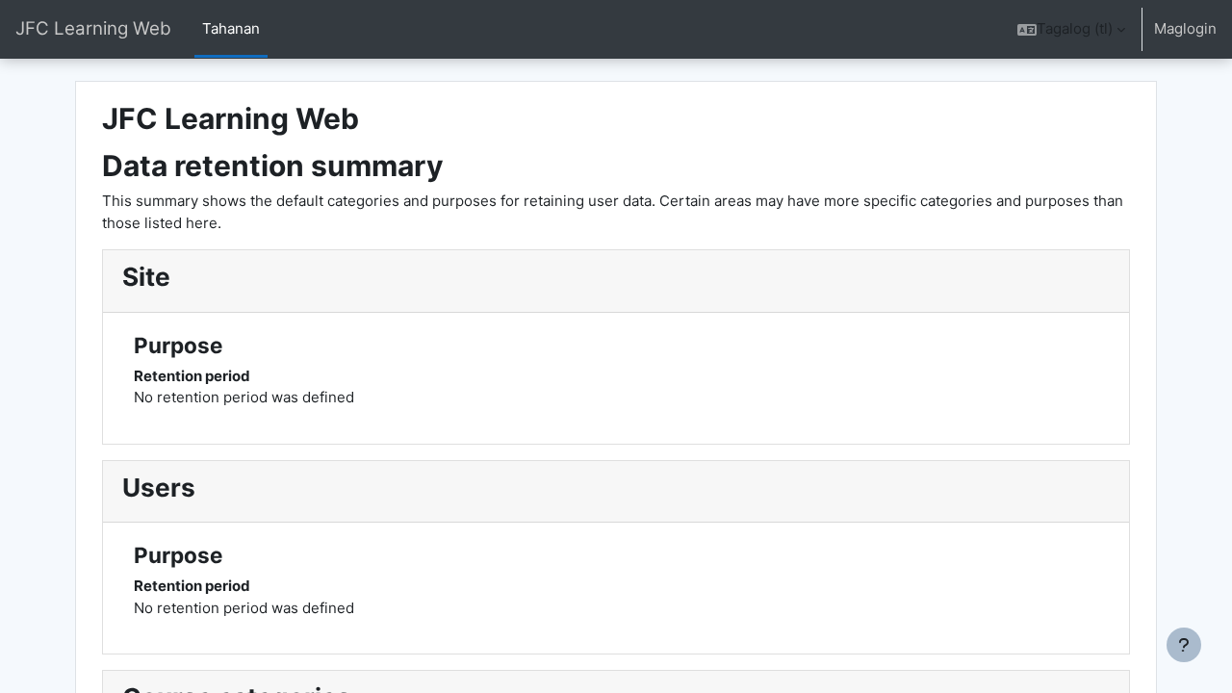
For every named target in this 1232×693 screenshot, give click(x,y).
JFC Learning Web (93, 28)
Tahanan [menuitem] (231, 28)
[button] (1071, 29)
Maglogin (1185, 28)
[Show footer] (1184, 645)
